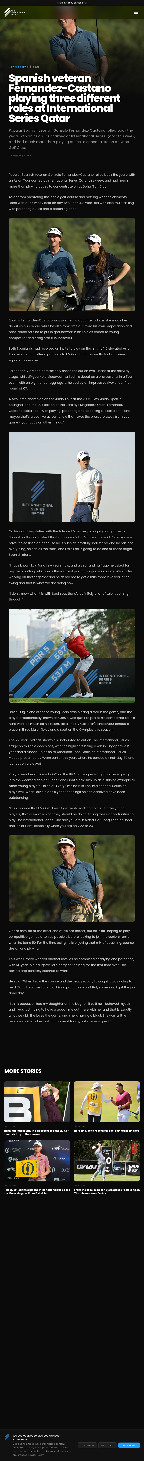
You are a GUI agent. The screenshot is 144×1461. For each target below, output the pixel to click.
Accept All (129, 1445)
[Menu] (136, 12)
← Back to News (18, 66)
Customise (87, 1445)
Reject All (107, 1445)
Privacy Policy (36, 1455)
